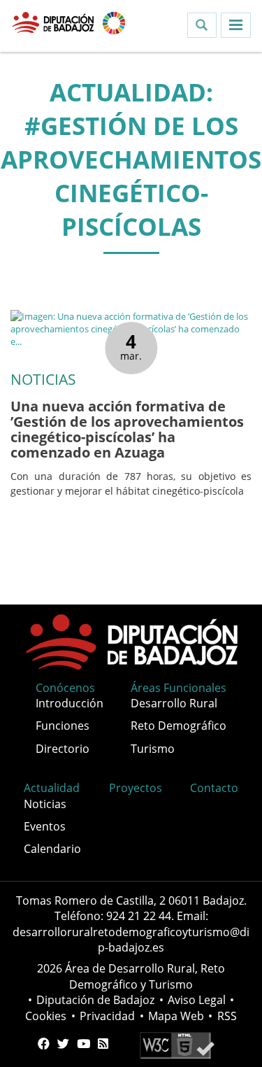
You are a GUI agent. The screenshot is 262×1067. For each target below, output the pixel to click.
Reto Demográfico (178, 725)
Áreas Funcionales (178, 687)
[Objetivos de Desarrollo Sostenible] (114, 21)
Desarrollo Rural (174, 703)
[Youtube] (83, 1044)
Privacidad (107, 1016)
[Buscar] (202, 25)
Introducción (69, 703)
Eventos (45, 826)
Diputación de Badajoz (95, 1000)
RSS (227, 1016)
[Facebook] (44, 1044)
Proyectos (135, 788)
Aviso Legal (197, 1000)
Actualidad (52, 788)
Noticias (45, 804)
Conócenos (65, 687)
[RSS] (103, 1044)
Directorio (62, 748)
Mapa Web (176, 1016)
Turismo (153, 748)
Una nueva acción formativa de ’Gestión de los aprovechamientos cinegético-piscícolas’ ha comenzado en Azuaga (127, 429)
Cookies (45, 1016)
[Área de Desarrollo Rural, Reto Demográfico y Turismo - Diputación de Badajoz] (54, 21)
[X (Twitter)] (63, 1044)
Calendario (52, 848)
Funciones (62, 725)
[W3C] (177, 1044)
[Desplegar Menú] (236, 25)
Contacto (214, 788)
